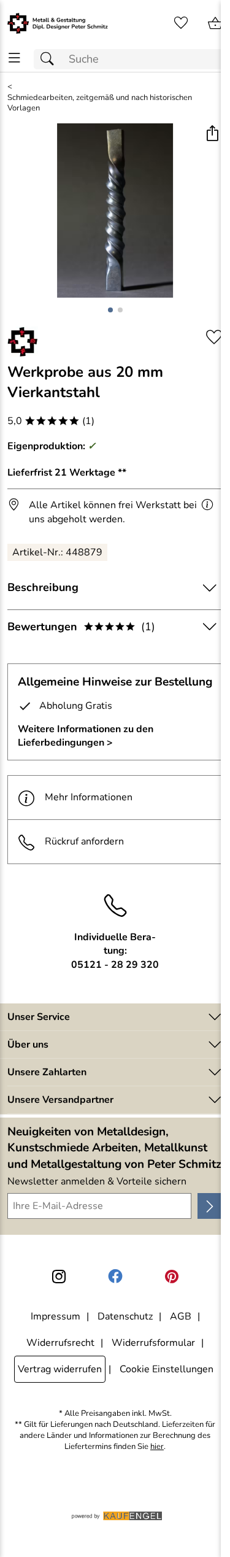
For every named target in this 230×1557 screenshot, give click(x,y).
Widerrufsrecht (60, 1343)
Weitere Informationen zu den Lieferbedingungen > (85, 735)
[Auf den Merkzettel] (214, 337)
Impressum (55, 1316)
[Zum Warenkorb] (215, 23)
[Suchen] (50, 59)
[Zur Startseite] (57, 23)
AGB (180, 1316)
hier (157, 1447)
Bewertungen (81, 626)
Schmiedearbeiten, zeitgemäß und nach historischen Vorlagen (99, 103)
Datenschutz (125, 1316)
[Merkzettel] (181, 23)
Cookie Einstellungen (166, 1369)
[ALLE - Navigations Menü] (14, 58)
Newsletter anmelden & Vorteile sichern (96, 1181)
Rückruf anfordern (84, 841)
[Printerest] (171, 1276)
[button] (212, 134)
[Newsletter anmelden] (210, 1206)
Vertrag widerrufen (60, 1369)
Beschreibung (43, 587)
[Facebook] (115, 1276)
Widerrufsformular (153, 1343)
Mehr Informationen (88, 797)
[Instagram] (59, 1276)
